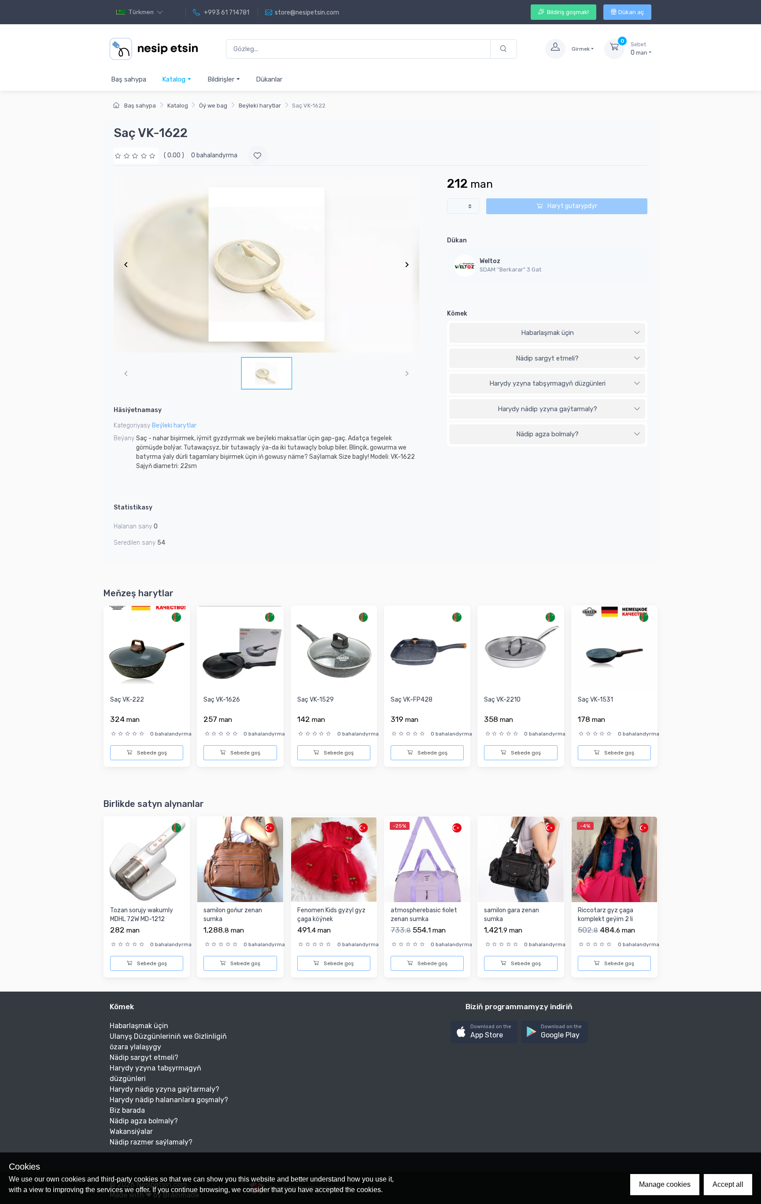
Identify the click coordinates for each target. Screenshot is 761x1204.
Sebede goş (151, 753)
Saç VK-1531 (595, 699)
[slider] (136, 155)
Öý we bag (213, 105)
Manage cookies (665, 1184)
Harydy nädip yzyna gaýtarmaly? (547, 409)
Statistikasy (133, 507)
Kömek (457, 313)
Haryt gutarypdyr (571, 206)
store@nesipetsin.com (307, 12)
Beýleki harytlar (260, 105)
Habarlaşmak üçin (547, 333)
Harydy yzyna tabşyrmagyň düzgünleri (547, 383)
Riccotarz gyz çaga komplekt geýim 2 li (605, 915)
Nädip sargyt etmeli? (547, 358)
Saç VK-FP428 (411, 699)
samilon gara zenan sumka (511, 915)
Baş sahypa (128, 79)
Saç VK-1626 (221, 699)
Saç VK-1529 (315, 699)
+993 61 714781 (226, 12)
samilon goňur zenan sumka (232, 915)
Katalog (174, 79)
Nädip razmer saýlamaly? (151, 1142)
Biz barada (127, 1110)
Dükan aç (631, 12)
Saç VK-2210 (502, 699)
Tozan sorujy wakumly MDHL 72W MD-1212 (141, 915)
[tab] (547, 333)
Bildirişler (221, 79)
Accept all (728, 1184)
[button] (484, 1032)
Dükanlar (269, 79)
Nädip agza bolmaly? (547, 434)
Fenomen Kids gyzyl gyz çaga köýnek (331, 915)
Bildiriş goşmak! (567, 12)
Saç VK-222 (127, 699)
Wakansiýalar (131, 1131)
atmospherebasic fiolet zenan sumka (424, 915)
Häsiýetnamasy (138, 410)
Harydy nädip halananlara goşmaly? (169, 1100)
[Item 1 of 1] (266, 264)
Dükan (457, 240)
